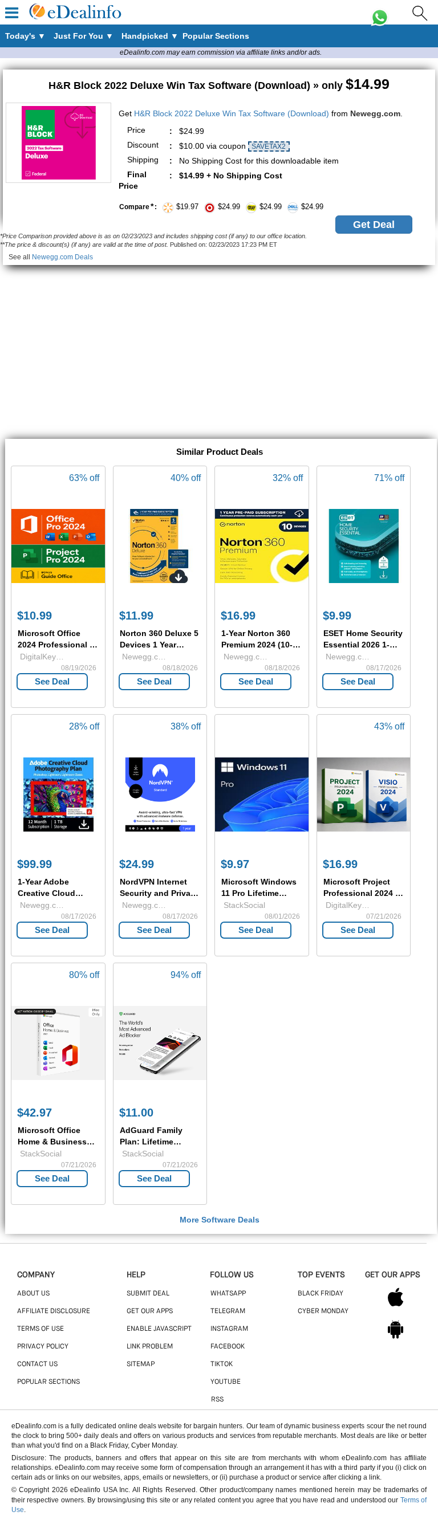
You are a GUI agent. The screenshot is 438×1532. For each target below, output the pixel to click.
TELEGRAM (227, 1311)
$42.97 (34, 1112)
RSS (217, 1399)
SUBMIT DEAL (148, 1293)
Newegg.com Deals (62, 257)
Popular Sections (48, 1382)
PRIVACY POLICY (42, 1346)
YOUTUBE (225, 1382)
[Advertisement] (219, 345)
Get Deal (374, 224)
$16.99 (238, 615)
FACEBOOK (227, 1346)
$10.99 (34, 615)
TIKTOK (221, 1364)
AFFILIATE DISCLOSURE (53, 1311)
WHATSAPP (228, 1293)
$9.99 (337, 615)
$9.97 (235, 864)
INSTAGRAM (229, 1329)
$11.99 (136, 615)
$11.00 (136, 1112)
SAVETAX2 (269, 146)
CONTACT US (37, 1364)
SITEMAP (141, 1364)
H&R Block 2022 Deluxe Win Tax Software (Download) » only (219, 85)
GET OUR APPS (150, 1311)
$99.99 (34, 864)
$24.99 (136, 864)
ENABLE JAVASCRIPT (159, 1329)
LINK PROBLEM (150, 1346)
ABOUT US (33, 1293)
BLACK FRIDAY (320, 1293)
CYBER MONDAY (323, 1311)
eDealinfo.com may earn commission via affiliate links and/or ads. (221, 52)
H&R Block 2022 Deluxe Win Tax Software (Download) (231, 113)
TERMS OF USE (40, 1329)
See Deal (52, 681)
